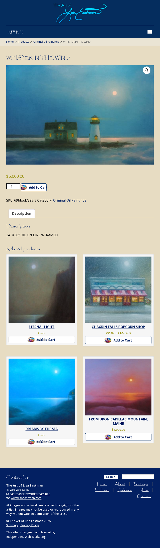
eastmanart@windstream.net (30, 494)
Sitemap (12, 525)
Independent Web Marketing (26, 537)
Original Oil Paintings (46, 41)
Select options (118, 340)
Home (10, 41)
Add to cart (33, 187)
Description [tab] (21, 213)
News (144, 490)
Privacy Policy (29, 525)
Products (23, 41)
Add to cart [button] (118, 437)
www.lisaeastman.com (26, 498)
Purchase (101, 490)
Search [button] (110, 476)
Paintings (140, 484)
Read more (42, 339)
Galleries (125, 490)
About (120, 484)
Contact (144, 496)
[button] (146, 70)
